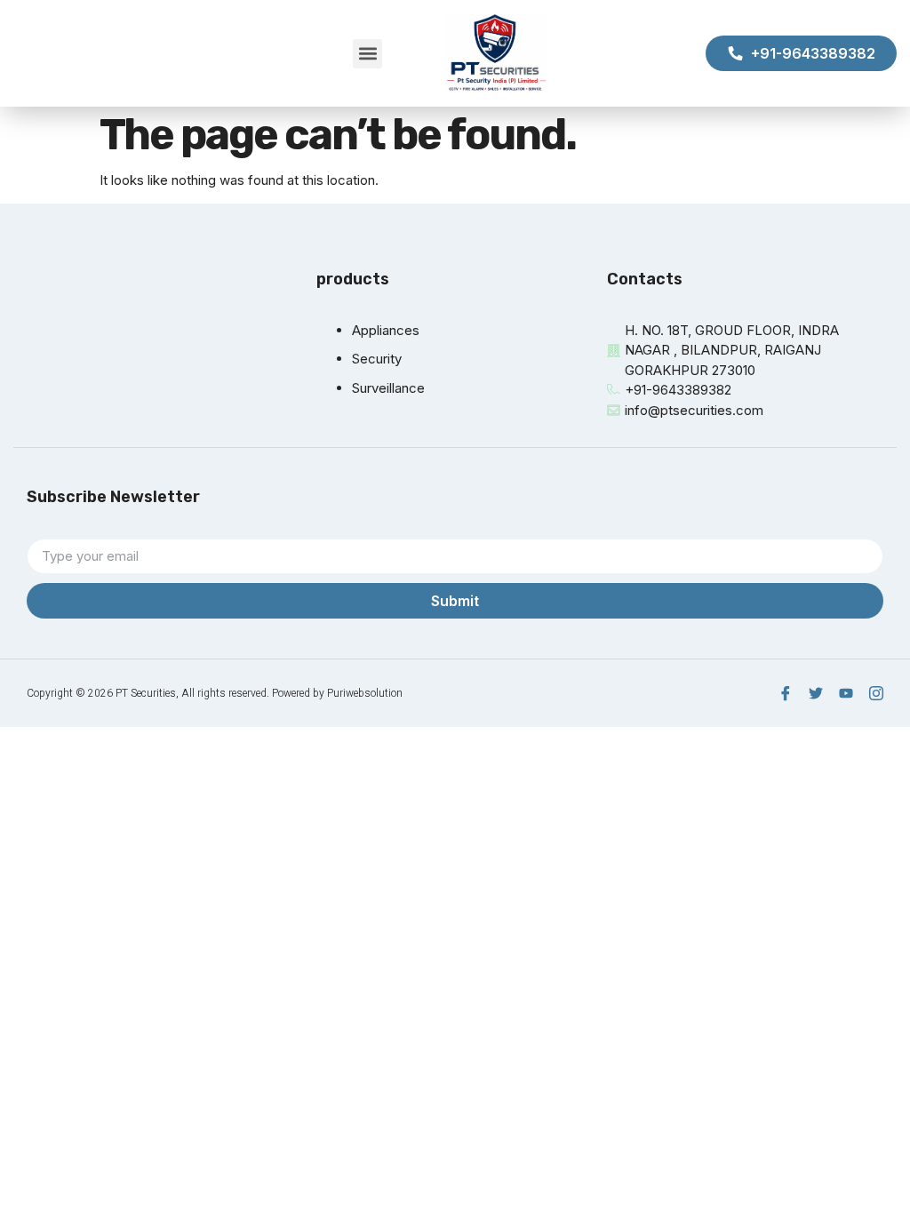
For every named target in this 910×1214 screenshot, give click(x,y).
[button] (367, 53)
